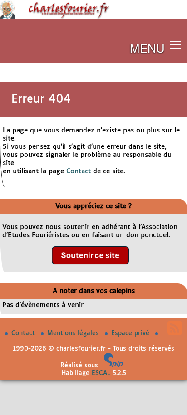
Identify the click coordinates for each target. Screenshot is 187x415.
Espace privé (131, 333)
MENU (147, 47)
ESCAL (101, 373)
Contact (78, 171)
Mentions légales (74, 333)
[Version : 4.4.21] (113, 365)
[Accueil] (93, 17)
